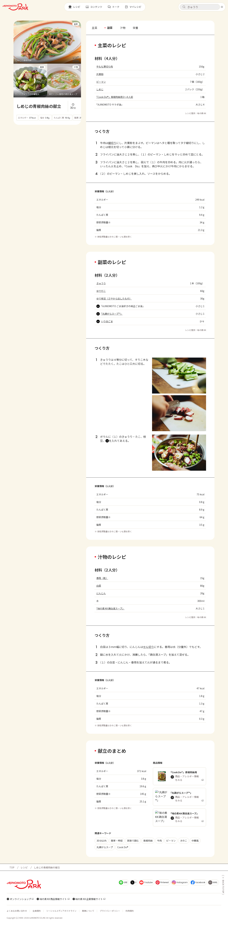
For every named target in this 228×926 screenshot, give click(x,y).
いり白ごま (107, 321)
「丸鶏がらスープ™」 (112, 313)
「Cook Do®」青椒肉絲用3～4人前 (114, 97)
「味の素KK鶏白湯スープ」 (110, 608)
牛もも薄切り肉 (104, 66)
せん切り (148, 647)
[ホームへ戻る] (15, 6)
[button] (200, 7)
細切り (112, 143)
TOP (11, 867)
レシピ (24, 867)
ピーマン (101, 81)
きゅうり (101, 283)
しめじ (99, 89)
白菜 (98, 585)
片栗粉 (99, 74)
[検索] (184, 7)
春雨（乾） (102, 578)
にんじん (101, 593)
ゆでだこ (101, 291)
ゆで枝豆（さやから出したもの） (114, 298)
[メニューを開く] (222, 7)
